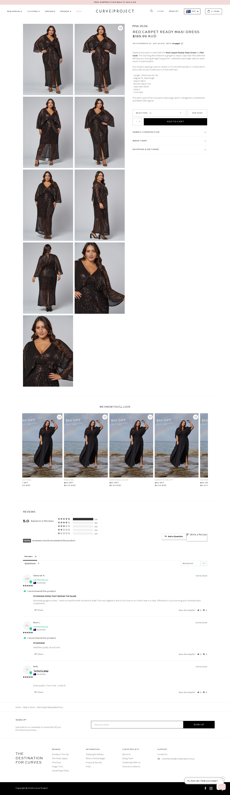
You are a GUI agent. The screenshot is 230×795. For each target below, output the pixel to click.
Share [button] (40, 610)
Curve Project (41, 788)
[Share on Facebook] (206, 789)
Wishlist (174, 11)
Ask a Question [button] (175, 536)
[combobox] (192, 11)
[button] (199, 610)
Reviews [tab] (29, 556)
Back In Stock (29, 707)
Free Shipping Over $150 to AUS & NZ (115, 2)
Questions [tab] (30, 563)
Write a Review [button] (198, 535)
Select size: (142, 113)
